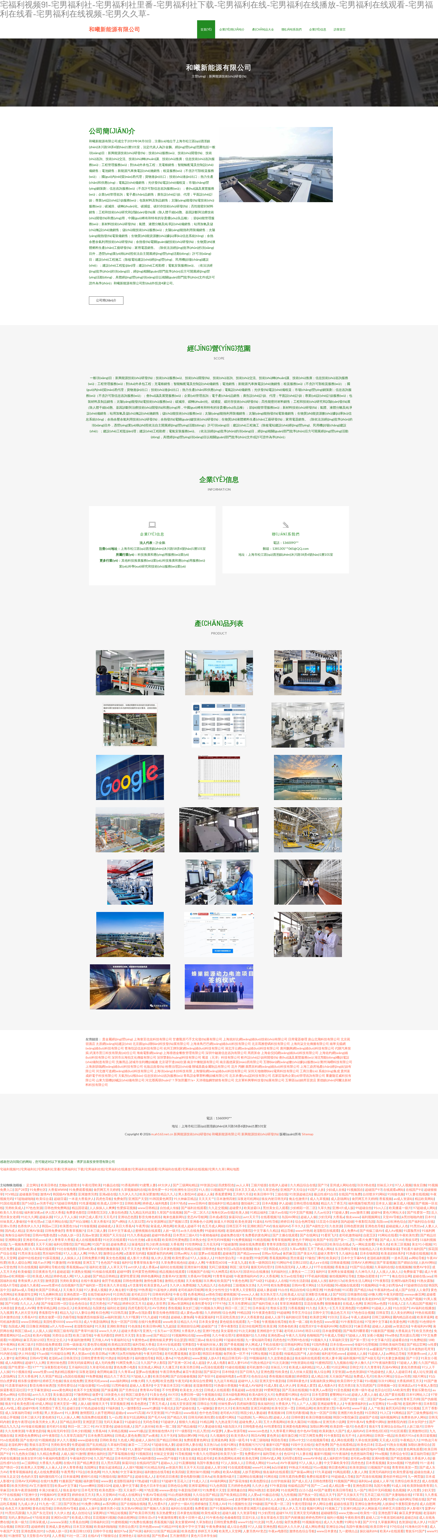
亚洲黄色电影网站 (295, 1426)
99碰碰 (258, 1504)
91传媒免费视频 (114, 1349)
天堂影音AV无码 (38, 1536)
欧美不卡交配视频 (86, 1390)
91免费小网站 (91, 1504)
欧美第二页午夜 (114, 1449)
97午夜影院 (381, 1281)
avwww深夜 (58, 1522)
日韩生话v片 (147, 1517)
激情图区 (86, 1413)
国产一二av (319, 1485)
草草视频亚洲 (119, 1404)
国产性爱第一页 (418, 1212)
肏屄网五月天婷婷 (106, 1190)
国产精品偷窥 (186, 1426)
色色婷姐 (224, 1285)
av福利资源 (112, 1317)
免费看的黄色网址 (258, 1235)
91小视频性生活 (239, 1504)
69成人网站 (43, 1404)
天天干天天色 (130, 1249)
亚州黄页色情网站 (144, 1271)
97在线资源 (40, 1517)
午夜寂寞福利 (204, 1317)
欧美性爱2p (180, 1258)
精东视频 (233, 1349)
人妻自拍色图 (117, 1212)
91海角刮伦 (301, 1449)
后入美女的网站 (402, 1312)
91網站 (216, 1472)
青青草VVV (150, 1249)
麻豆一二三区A (139, 1444)
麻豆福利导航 (420, 1454)
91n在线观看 (9, 1440)
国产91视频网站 (220, 1508)
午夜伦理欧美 (91, 1185)
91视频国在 (355, 1190)
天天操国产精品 (340, 1376)
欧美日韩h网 (152, 1326)
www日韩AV (197, 1203)
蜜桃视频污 (231, 1294)
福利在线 (143, 1536)
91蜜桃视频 (119, 1522)
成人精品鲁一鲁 (339, 1485)
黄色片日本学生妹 (153, 1485)
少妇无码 (324, 1217)
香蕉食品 (341, 1267)
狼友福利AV (280, 1226)
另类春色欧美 (287, 1326)
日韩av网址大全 (185, 1253)
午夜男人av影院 (320, 1390)
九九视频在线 (342, 1363)
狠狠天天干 (100, 1404)
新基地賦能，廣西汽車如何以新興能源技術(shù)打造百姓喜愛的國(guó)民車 (308, 669)
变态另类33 (346, 1385)
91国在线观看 (10, 1203)
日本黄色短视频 (188, 1513)
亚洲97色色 (210, 1331)
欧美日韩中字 (263, 1194)
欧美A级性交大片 (261, 1394)
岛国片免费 (382, 1485)
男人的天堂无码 (26, 1312)
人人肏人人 (53, 1467)
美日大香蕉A (125, 1226)
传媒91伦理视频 (366, 1344)
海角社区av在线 (222, 1212)
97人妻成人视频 (95, 1290)
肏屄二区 (172, 1399)
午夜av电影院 (277, 1531)
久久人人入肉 (29, 1303)
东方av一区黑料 (168, 1331)
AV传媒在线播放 (32, 1426)
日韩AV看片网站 (303, 1285)
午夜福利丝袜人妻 (209, 1344)
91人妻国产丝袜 (139, 1449)
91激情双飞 (16, 1536)
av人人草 (242, 1185)
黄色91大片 (222, 1408)
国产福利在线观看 (193, 1208)
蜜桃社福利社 (96, 1454)
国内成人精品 (14, 1230)
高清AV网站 (390, 1367)
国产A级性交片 (316, 1226)
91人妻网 (71, 1413)
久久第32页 (136, 1221)
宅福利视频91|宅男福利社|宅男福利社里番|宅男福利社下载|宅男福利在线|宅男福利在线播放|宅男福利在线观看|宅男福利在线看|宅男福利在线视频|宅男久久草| (113, 1169)
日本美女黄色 (208, 1322)
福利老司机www (333, 1353)
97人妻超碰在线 (209, 1426)
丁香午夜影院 (227, 1326)
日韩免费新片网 (93, 1258)
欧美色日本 (365, 1444)
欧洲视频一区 (21, 1276)
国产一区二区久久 (196, 1212)
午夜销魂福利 (209, 1235)
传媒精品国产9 (294, 1353)
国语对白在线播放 (256, 1271)
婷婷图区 (302, 1376)
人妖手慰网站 (104, 1413)
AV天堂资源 (154, 1413)
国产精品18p (363, 1290)
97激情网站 (82, 1394)
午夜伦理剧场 (301, 1504)
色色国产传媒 (110, 1262)
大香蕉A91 (28, 1317)
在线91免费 (48, 1481)
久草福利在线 (384, 1267)
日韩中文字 (320, 1312)
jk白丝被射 (279, 1467)
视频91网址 (315, 1508)
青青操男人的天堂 (30, 1281)
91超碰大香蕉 (45, 1399)
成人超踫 (198, 1363)
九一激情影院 (130, 1408)
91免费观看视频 (80, 1190)
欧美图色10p (69, 1226)
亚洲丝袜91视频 (195, 1267)
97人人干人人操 (65, 1217)
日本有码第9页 (125, 1458)
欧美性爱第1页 (323, 1408)
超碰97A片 (284, 1513)
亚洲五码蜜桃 (260, 1408)
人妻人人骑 (359, 1472)
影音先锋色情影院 (165, 1312)
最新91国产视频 (277, 1444)
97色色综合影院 (322, 1449)
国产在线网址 (309, 1235)
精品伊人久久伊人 (290, 1526)
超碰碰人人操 (356, 1353)
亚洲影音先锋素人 (318, 1294)
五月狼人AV (100, 1340)
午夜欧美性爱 (408, 1235)
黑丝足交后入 (56, 1340)
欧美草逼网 (425, 1317)
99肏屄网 (260, 1258)
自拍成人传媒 (169, 1208)
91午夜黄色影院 (263, 1312)
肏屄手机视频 (111, 1281)
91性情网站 (193, 1244)
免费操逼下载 (412, 1271)
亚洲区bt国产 (60, 1517)
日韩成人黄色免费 (128, 1435)
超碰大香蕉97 (131, 1331)
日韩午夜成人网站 (211, 1399)
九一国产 (360, 1490)
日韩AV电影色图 (44, 1235)
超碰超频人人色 (397, 1226)
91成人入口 (200, 1481)
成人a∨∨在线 (318, 1262)
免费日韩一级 (190, 1394)
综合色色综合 (78, 1303)
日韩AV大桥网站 (363, 1262)
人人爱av (254, 1495)
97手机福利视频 (316, 1276)
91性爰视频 (87, 1203)
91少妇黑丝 (266, 1513)
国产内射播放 (294, 1517)
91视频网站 (369, 1285)
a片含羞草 (135, 1285)
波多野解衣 (243, 1499)
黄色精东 (48, 1417)
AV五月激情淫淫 (41, 1485)
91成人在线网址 (129, 1495)
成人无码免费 (104, 1363)
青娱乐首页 (278, 1308)
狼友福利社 (266, 1404)
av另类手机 (44, 1203)
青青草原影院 (276, 1244)
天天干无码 (168, 1435)
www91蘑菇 (150, 1408)
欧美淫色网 (161, 1376)
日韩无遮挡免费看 (292, 1476)
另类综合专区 (399, 1454)
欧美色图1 (188, 1531)
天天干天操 (44, 1244)
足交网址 (32, 1185)
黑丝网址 (259, 1299)
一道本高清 (399, 1258)
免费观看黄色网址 (196, 1440)
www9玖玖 (74, 1322)
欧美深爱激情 (149, 1194)
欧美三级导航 (82, 1335)
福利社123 (151, 1531)
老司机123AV (293, 1331)
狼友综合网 (214, 1340)
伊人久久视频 (66, 1440)
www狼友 (190, 1413)
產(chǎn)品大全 (263, 29)
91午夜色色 (214, 1517)
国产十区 (412, 1358)
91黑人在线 (274, 1522)
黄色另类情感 (410, 1367)
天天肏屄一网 (132, 1490)
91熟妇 (110, 1358)
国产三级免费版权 (419, 1413)
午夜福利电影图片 (55, 1458)
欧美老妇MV (371, 1299)
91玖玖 (333, 1317)
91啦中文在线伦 (302, 1444)
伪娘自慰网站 (126, 1517)
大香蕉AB (99, 1431)
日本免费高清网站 (100, 1435)
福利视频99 (351, 1358)
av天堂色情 (8, 1267)
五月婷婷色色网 (239, 1485)
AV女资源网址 (156, 1221)
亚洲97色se (86, 1399)
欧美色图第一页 (110, 1490)
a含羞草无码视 (134, 1253)
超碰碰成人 (106, 1226)
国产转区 (339, 1294)
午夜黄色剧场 (35, 1431)
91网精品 (398, 1413)
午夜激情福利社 (356, 1404)
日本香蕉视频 (375, 1463)
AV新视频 (74, 1262)
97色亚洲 (150, 1490)
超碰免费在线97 (231, 1235)
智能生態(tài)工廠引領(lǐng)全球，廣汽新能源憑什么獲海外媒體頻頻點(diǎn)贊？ (308, 774)
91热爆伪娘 (332, 1290)
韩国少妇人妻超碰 (253, 1413)
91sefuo (272, 1463)
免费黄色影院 (75, 1212)
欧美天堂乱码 (338, 1349)
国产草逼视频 (386, 1262)
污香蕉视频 (296, 1308)
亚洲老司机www (34, 1240)
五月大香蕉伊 (27, 1376)
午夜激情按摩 (167, 1517)
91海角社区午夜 (416, 1526)
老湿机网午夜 (412, 1404)
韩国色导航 (279, 1440)
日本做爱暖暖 (331, 1331)
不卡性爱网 (170, 1390)
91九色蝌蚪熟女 (50, 1294)
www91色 (245, 1522)
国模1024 (104, 1485)
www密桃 (203, 1335)
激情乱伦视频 (174, 1281)
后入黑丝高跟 (110, 1463)
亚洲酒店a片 (407, 1385)
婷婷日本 (286, 1221)
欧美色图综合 (259, 1481)
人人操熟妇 (293, 1499)
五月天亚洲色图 (343, 1308)
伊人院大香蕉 (54, 1212)
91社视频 (413, 1408)
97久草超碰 (323, 1472)
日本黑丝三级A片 (185, 1235)
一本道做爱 (244, 1258)
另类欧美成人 (14, 1208)
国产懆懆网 (389, 1299)
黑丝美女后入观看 (275, 1208)
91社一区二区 (76, 1536)
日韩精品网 (304, 1408)
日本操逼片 (260, 1308)
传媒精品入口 (368, 1249)
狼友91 (10, 1404)
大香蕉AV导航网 (199, 1276)
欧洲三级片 (26, 1344)
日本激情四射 (225, 1199)
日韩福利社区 (99, 1522)
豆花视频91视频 (104, 1517)
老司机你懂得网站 (89, 1449)
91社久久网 (29, 1217)
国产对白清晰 (79, 1221)
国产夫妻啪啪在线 (398, 1495)
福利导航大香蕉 (143, 1344)
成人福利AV (355, 1431)
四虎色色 (279, 1340)
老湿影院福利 (83, 1326)
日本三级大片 (30, 1417)
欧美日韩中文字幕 (350, 1381)
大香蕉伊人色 (191, 1331)
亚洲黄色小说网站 (162, 1499)
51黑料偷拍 (119, 1385)
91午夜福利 (340, 1454)
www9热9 (394, 1399)
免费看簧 (201, 1508)
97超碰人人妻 (406, 1363)
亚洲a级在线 (108, 1194)
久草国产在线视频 (169, 1212)
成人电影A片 (327, 1385)
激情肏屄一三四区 (236, 1449)
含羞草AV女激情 (173, 1276)
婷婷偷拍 (200, 1504)
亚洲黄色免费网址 (27, 1435)
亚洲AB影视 (379, 1458)
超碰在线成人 (271, 1508)
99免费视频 (94, 1376)
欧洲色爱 (32, 1499)
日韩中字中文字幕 (47, 1299)
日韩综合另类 (206, 1404)
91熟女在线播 (396, 1444)
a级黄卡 (300, 1349)
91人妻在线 (304, 1454)
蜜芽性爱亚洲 (129, 1276)
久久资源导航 (246, 1513)
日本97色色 (178, 1203)
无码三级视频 (218, 1267)
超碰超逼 (63, 1271)
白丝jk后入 (65, 1308)
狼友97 (374, 1426)
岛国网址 (90, 1467)
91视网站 (14, 1340)
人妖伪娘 (313, 1353)
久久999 (263, 1285)
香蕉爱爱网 (223, 1194)
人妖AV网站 (426, 1262)
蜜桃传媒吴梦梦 (160, 1340)
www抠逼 (332, 1322)
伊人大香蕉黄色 (251, 1317)
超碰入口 (372, 1517)
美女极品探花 (62, 1394)
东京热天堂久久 (271, 1294)
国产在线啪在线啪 (133, 1504)
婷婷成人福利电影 (155, 1203)
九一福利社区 (318, 1244)
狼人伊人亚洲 (160, 1258)
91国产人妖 (316, 1190)
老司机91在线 (56, 1426)
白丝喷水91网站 (374, 1194)
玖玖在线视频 (27, 1267)
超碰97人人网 (35, 1363)
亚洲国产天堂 (137, 1199)
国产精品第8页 (70, 1422)
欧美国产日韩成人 (48, 1290)
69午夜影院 (50, 1435)
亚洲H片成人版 (343, 1208)
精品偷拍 (232, 1203)
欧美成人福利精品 (301, 1367)
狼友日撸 (419, 1185)
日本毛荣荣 (320, 1394)
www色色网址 (28, 1449)
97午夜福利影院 (383, 1363)
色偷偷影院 (232, 1517)
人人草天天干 (116, 1267)
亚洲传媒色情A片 (160, 1431)
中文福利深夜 (294, 1299)
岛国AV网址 (290, 1217)
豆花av (344, 1317)
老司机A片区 (229, 1413)
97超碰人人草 (355, 1335)
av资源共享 (174, 1467)
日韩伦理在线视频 (306, 1203)
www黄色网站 (62, 1390)
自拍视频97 (69, 1285)
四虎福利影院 (246, 1404)
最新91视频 (322, 1454)
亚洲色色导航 (374, 1226)
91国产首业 (100, 1244)
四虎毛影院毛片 (139, 1308)
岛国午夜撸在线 (208, 1463)
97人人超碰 (82, 1276)
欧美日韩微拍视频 (318, 1417)
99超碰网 (283, 1312)
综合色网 (228, 1312)
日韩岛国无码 (284, 1267)
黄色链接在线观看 (232, 1322)
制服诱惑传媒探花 (90, 1317)
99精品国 (243, 1312)
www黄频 (199, 1358)
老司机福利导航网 (190, 1290)
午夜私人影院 (427, 1385)
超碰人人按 (319, 1281)
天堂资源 (338, 1372)
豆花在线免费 (313, 1303)
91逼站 (258, 1221)
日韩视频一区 (386, 1385)
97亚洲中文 (29, 1495)
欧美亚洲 (269, 1326)
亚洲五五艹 (91, 1262)
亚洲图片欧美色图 (350, 1413)
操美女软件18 (31, 1458)
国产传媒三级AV (371, 1230)
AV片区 (173, 1394)
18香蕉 (37, 1413)
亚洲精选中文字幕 (269, 1331)
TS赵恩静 (243, 1417)
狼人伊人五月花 (293, 1508)
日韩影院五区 (96, 1212)
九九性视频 (288, 1495)
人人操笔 (276, 1499)
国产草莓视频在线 (121, 1454)
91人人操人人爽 (68, 1417)
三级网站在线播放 (249, 1476)
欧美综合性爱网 (201, 1381)
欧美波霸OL (252, 1208)
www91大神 (261, 1467)
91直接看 (24, 1349)
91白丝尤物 (136, 1240)
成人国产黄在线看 (391, 1394)
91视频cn (314, 1422)
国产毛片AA (156, 1417)
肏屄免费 (321, 1444)
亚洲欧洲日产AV (259, 1226)
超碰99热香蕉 (161, 1235)
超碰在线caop (422, 1276)
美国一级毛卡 (238, 1440)
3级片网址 (419, 1376)
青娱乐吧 (411, 1240)
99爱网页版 (272, 1390)
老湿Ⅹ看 (195, 1353)
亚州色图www (149, 1526)
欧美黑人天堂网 (230, 1531)
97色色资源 (34, 1208)
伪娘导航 (69, 1317)
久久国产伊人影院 (153, 1363)
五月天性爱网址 (239, 1303)
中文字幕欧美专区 (336, 1463)
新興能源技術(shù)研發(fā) (192, 1134)
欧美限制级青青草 (420, 1485)
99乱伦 (203, 1435)
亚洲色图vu (276, 1335)
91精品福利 (258, 1212)
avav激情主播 (359, 1212)
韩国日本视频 (212, 1353)
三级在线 (281, 1194)
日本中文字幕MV (353, 1258)
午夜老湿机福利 (391, 1517)
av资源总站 (401, 1326)
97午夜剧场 (278, 1485)
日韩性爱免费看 (225, 1522)
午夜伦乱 (167, 1408)
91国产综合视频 (361, 1267)
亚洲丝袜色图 (56, 1363)
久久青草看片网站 (282, 1431)
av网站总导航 (395, 1353)
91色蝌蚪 (363, 1308)
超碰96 (376, 1212)
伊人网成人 (253, 1344)
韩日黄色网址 (338, 1467)
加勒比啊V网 (319, 1426)
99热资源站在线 (301, 1363)
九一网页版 (416, 1476)
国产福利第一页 (90, 1285)
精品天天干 (327, 1495)
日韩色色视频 (281, 1449)
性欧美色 (281, 1372)
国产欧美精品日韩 (233, 1495)
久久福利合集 (348, 1253)
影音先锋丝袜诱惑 (42, 1385)
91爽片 (113, 1353)
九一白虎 (115, 1417)
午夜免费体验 (215, 1526)
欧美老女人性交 (191, 1390)
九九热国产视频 (410, 1299)
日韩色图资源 (353, 1226)
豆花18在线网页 (250, 1326)
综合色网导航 (304, 1221)
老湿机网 (272, 1490)
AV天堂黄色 (103, 1426)
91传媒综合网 (60, 1353)
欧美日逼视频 (215, 1349)
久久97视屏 (130, 1317)
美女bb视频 (395, 1463)
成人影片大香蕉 (138, 1258)
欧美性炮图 (241, 1408)
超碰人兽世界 (156, 1303)
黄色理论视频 (96, 1344)
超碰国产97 (373, 1190)
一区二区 (364, 1399)
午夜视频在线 (211, 1394)
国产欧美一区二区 (277, 1504)
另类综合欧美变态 (407, 1481)
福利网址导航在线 (51, 1267)
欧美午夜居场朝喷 (24, 1490)
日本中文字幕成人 (120, 1230)
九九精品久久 (206, 1285)
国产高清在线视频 (295, 1390)
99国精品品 (354, 1499)
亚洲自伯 (353, 1299)
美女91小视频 (421, 1244)
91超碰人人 (376, 1353)
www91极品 (137, 1431)
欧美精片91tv (405, 1435)
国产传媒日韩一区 (54, 1303)
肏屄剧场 (206, 1499)
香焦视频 (174, 1308)
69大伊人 (164, 1185)
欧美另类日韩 (189, 1367)
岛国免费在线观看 (94, 1417)
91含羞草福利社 (16, 1385)
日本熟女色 (197, 1240)
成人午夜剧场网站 (96, 1322)
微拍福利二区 (250, 1203)
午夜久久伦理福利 (206, 1454)
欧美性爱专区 (201, 1303)
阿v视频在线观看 (347, 1285)
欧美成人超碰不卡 (187, 1226)
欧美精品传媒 (190, 1249)
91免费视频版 (241, 1240)
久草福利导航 (116, 1444)
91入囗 (385, 1413)
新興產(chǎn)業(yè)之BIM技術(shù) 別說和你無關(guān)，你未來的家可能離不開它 (219, 826)
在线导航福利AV (99, 1294)
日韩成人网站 (255, 1463)
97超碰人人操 (317, 1349)
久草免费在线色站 (173, 1262)
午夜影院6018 (216, 1262)
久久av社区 (322, 1212)
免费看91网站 (375, 1422)
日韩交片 (355, 1367)
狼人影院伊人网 (375, 1499)
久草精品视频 (117, 1431)
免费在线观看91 (317, 1476)
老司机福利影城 (185, 1299)
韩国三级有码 (63, 1331)
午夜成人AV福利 (250, 1385)
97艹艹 (385, 1276)
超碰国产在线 (368, 1417)
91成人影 (270, 1385)
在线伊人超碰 (278, 1185)
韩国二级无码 (239, 1267)
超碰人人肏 (205, 1194)
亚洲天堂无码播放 (306, 1513)
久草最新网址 (387, 1522)
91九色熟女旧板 (23, 1454)
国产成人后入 (301, 1481)
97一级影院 (183, 1431)
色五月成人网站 (213, 1226)
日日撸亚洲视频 (37, 1326)
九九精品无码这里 (142, 1212)
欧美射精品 (83, 1308)
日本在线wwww (341, 1344)
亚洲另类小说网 (334, 1422)
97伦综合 (396, 1526)
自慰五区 (369, 1235)
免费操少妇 (394, 1449)
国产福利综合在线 (421, 1221)
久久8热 (260, 1335)
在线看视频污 (270, 1217)
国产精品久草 (176, 1417)
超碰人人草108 (215, 1467)
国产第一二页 (343, 1240)
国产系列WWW (65, 1349)
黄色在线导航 (42, 1508)
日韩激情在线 (356, 1294)
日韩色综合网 (177, 1485)
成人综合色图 (236, 1526)
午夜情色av (140, 1340)
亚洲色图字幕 (387, 1513)
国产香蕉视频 (233, 1344)
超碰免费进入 (120, 1244)
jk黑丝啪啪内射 (412, 1217)
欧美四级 (178, 1472)
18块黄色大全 (114, 1394)
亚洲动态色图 (127, 1217)
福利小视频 (335, 1517)
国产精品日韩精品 (105, 1276)
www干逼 (359, 1408)
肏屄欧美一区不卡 (236, 1353)
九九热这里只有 (226, 1422)
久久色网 (152, 1381)
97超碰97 (168, 1481)
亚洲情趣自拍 (236, 1490)
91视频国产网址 (345, 1481)
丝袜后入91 (385, 1185)
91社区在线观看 (114, 1240)
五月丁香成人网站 (320, 1249)
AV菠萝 (216, 1431)
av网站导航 (417, 1258)
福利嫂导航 (91, 1481)
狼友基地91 (71, 1490)
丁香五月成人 (158, 1404)
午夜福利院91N (81, 1458)
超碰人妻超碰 (266, 1290)
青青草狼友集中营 (146, 1262)
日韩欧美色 (108, 1440)
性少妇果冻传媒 (157, 1244)
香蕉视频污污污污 (251, 1444)
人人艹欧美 (376, 1408)
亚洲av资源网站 (178, 1303)
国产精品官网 (416, 1344)
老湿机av (55, 1358)
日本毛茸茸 (89, 1490)
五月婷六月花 (242, 1194)
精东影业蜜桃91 (29, 1381)
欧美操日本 (261, 1499)
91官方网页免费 (310, 1435)
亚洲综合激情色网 (367, 1504)
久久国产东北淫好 (39, 1513)
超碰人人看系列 (141, 1385)
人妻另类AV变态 (254, 1531)
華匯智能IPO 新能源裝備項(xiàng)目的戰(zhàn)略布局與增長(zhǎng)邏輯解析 (130, 878)
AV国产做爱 (322, 1490)
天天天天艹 (206, 1199)
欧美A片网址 (383, 1376)
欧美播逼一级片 (400, 1208)
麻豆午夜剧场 (192, 1372)
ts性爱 (432, 1344)
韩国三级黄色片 (136, 1394)
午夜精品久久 (409, 1440)
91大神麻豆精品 (185, 1199)
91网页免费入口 (127, 1363)
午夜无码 (181, 1381)
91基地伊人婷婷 (164, 1290)
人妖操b (388, 1504)
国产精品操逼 (170, 1531)
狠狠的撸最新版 (108, 1249)
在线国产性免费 (350, 1194)
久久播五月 (170, 1367)
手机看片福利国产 (413, 1249)
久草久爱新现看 (254, 1399)
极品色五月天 (339, 1312)
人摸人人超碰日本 (398, 1372)
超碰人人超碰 (381, 1326)
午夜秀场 (142, 1226)
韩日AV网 (258, 1435)
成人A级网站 (14, 1363)
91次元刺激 (246, 1331)
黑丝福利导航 (52, 1253)
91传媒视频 (88, 1226)
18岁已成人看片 (89, 1217)
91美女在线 (187, 1458)
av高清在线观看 (212, 1367)
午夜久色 (382, 1244)
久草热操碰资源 (347, 1449)
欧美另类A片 (240, 1435)
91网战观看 (341, 1472)
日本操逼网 (71, 1476)
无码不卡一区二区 (280, 1349)
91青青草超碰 (222, 1276)
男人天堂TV (119, 1399)
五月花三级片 (373, 1495)
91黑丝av (416, 1226)
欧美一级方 (19, 1522)
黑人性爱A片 (157, 1504)
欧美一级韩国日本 (261, 1262)
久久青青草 (372, 1367)
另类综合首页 (61, 1335)
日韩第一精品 (384, 1435)
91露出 (155, 1481)
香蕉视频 (385, 1199)
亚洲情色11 (127, 1536)
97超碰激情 (229, 1244)
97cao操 (42, 1353)
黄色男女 (273, 1435)
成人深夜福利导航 (18, 1413)
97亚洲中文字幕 (376, 1322)
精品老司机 (205, 1458)
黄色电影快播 (189, 1476)
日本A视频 (269, 1203)
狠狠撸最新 (333, 1303)
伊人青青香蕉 (72, 1467)
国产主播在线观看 (285, 1235)
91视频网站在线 (183, 1335)
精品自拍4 (297, 1290)
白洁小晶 (305, 1490)
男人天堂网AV (106, 1495)
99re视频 (381, 1454)
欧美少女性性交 (216, 1290)
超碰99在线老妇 (29, 1258)
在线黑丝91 (307, 1326)
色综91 (305, 1394)
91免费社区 (38, 1190)
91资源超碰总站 (300, 1194)
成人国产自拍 (404, 1290)
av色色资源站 (355, 1372)
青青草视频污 (75, 1230)
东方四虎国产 (365, 1385)
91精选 (164, 1317)
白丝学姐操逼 (280, 1481)
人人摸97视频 (132, 1467)
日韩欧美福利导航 (392, 1344)
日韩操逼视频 (339, 1262)
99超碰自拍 (363, 1208)
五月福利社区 (78, 1367)
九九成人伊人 (27, 1504)
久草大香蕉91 (100, 1221)
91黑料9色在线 (298, 1340)
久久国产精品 (103, 1458)
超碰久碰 (228, 1513)
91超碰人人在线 (276, 1281)
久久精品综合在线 (303, 1185)
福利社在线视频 (171, 1267)
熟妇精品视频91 (66, 1372)
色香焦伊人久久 (29, 1226)
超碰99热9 (29, 1408)
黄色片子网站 (301, 1240)
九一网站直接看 (363, 1244)
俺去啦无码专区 (58, 1431)
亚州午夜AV (355, 1422)
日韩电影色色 (252, 1426)
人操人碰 (84, 1404)
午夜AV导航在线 (154, 1495)
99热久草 (94, 1253)
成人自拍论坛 (81, 1513)
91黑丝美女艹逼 (161, 1299)
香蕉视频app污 (76, 1267)
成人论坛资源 (422, 1372)
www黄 (106, 1481)
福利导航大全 (272, 1454)
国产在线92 (28, 1440)
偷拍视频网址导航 (342, 1276)
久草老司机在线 (100, 1367)
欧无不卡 (348, 1435)
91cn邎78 (394, 1404)
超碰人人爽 (196, 1262)
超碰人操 (21, 1249)
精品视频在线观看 (172, 1271)
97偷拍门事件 (314, 1258)
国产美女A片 (306, 1253)
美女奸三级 (190, 1308)
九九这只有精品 (225, 1381)
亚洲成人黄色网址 (58, 1526)
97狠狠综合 (109, 1536)
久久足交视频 (217, 1208)
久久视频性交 (219, 1435)
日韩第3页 (22, 1526)
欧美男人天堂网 (32, 1467)
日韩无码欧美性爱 (201, 1417)
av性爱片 (243, 1376)
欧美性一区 (368, 1513)
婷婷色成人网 (63, 1276)
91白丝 (283, 1290)
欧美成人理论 (81, 1517)
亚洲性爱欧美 (297, 1244)
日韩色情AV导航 (65, 1508)
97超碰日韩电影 (65, 1203)
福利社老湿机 (116, 1308)
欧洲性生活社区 (185, 1190)
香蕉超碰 (237, 1390)
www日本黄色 (327, 1531)
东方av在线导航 (291, 1276)
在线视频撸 (403, 1267)
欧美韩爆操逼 (389, 1249)
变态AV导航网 (197, 1217)
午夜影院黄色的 (406, 1504)
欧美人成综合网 (19, 1262)
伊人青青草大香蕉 (61, 1240)
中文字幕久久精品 (266, 1230)
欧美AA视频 (231, 1472)
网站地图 (233, 1169)
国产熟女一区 (307, 1495)
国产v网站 (119, 1221)
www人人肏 (249, 1294)
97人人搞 (254, 1526)
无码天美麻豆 (113, 1422)
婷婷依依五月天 (83, 1495)
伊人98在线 (26, 1353)
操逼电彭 (137, 1244)
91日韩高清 (121, 1294)
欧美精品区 (48, 1449)
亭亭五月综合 (301, 1312)
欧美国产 (223, 1281)
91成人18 (398, 1485)
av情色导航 (214, 1294)
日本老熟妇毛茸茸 (421, 1349)
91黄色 (131, 1290)
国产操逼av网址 (301, 1472)
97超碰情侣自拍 (415, 1285)
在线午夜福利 (90, 1281)
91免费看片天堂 (213, 1490)
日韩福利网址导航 (297, 1344)
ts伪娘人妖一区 (69, 1235)
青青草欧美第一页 (404, 1467)
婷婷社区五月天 (133, 1303)
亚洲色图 (267, 1372)
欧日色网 (102, 1312)
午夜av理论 (300, 1399)
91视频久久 (318, 1340)
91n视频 (370, 1381)
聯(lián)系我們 (292, 29)
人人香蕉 (58, 1536)
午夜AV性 (343, 1408)
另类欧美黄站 (69, 1281)
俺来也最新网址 (174, 1217)
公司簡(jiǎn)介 (106, 300)
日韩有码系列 (161, 1294)
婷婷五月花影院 (393, 1508)
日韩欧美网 (133, 1203)
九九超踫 (168, 1326)
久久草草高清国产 (73, 1435)
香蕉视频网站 (278, 1258)
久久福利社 (16, 1499)
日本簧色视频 (169, 1249)
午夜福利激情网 (79, 1340)
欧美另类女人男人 (45, 1422)
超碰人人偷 (308, 1217)
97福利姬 (112, 1408)
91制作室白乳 (225, 1258)
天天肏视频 (194, 1281)
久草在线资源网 (366, 1440)
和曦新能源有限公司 (114, 29)
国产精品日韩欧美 (169, 1440)
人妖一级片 (171, 1230)
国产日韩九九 (249, 1372)
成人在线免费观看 (46, 1472)
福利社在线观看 (182, 1508)
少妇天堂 (428, 1490)
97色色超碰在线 (92, 1408)
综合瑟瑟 (180, 1340)
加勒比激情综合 (419, 1444)
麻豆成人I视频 (403, 1203)
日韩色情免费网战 (57, 1208)
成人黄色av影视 (191, 1312)
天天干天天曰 (193, 1467)
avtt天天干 (251, 1217)
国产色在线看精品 (342, 1444)
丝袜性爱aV (226, 1404)
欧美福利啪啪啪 (105, 1526)
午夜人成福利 (360, 1317)
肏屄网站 (21, 1358)
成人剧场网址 (340, 1199)
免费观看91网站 (286, 1394)
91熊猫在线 (107, 1476)
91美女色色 (158, 1394)
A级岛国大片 (232, 1426)
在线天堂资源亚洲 (182, 1404)
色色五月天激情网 (18, 1508)
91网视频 (215, 1449)
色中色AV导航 (307, 1431)
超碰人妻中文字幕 (125, 1485)
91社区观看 (398, 1431)
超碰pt (120, 1413)
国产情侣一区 (9, 1467)
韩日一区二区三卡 (237, 1308)
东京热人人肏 (66, 1399)
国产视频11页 (178, 1221)
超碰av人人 (169, 1463)
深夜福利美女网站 (322, 1381)
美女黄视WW (184, 1522)
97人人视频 (403, 1185)
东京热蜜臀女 (165, 1513)
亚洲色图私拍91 (32, 1531)
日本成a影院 (218, 1217)
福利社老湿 (97, 1267)
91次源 (259, 1522)
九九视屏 (6, 1312)
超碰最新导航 (28, 1194)
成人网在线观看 (342, 1440)
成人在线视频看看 (88, 1240)
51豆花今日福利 (327, 1221)
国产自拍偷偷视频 (183, 1376)
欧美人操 (241, 1212)
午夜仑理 (179, 1294)
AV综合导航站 (157, 1349)
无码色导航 (151, 1422)
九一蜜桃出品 (348, 1531)
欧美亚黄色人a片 (156, 1285)
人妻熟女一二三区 (301, 1271)
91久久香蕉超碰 (138, 1235)
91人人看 (322, 1367)
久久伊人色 (260, 1485)
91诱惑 (412, 1322)
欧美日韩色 (49, 1185)
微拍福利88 (70, 1299)
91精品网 (206, 1422)
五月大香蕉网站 (274, 1422)
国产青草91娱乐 (85, 1331)
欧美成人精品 (42, 1276)
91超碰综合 (133, 1422)
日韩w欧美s (86, 1249)
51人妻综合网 (84, 1312)
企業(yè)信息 (317, 29)
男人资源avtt (81, 1353)
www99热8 (303, 1230)
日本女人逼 (383, 1203)
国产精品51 (161, 1335)
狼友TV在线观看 (253, 1349)
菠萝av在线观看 (209, 1253)
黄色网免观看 (412, 1449)
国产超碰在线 (185, 1408)
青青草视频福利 (20, 1472)
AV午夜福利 (288, 1463)
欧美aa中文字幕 (66, 1485)
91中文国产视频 (300, 1212)
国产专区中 (206, 1376)
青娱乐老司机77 (332, 1499)
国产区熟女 (71, 1504)
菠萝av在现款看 (140, 1312)
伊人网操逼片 (371, 1508)
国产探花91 (211, 1372)
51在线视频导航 (317, 1440)
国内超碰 (347, 1221)
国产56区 (28, 1203)
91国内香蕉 (320, 1344)
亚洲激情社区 (418, 1431)
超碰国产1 (208, 1326)
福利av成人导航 (22, 1290)
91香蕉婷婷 (129, 1185)
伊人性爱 (413, 1490)
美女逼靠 (182, 1449)
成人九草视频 (319, 1199)
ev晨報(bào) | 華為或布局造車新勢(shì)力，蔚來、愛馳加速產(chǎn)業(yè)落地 (219, 983)
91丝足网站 (339, 1367)
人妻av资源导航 (235, 1431)
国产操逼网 (109, 1390)
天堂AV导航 (391, 1217)
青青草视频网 (280, 1240)
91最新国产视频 (381, 1331)
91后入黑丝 (201, 1431)
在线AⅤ (93, 1536)
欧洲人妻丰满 (331, 1358)
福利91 (127, 1262)
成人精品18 (319, 1376)
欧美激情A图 (136, 1349)
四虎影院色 (226, 1185)
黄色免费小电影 (125, 1367)
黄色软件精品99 (394, 1476)
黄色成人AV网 (25, 1308)
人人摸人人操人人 (389, 1271)
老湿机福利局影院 (239, 1230)
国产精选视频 (399, 1458)
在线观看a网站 (393, 1190)
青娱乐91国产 (415, 1531)
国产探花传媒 (238, 1481)
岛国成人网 (16, 1326)
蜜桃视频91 (244, 1335)
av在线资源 (254, 1390)
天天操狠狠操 (319, 1399)
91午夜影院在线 (351, 1322)
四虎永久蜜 (275, 1299)
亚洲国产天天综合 (293, 1190)
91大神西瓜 (219, 1271)
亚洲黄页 (63, 1495)
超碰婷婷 (37, 1526)
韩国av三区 (50, 1226)
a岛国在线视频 (241, 1249)
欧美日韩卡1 (379, 1526)
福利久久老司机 (279, 1399)
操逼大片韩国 (223, 1221)
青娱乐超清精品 (110, 1467)
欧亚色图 (166, 1381)
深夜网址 (99, 1513)
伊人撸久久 (362, 1363)
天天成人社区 (388, 1440)
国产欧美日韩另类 (141, 1513)
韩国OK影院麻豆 (345, 1417)
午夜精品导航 (260, 1449)
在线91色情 (118, 1299)
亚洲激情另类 (87, 1194)
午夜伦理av (35, 1221)
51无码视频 (325, 1285)
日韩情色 (208, 1249)
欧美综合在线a (339, 1244)
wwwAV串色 (312, 1458)
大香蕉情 (176, 1244)
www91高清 (135, 1413)
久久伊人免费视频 (182, 1285)
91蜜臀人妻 (147, 1185)
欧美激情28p (336, 1299)
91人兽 (203, 1190)
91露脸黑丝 (412, 1230)
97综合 (81, 1472)
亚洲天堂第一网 (64, 1404)
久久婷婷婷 (212, 1312)
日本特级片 (230, 1372)
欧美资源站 (357, 1467)
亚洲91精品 (351, 1508)
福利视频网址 (371, 1217)
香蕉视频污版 (163, 1522)
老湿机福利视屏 (378, 1258)
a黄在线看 (153, 1240)
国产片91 (369, 1522)
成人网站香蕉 (314, 1526)
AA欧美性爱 (401, 1390)
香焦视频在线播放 (282, 1376)
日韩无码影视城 (297, 1413)
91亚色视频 (342, 1390)
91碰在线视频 (235, 1367)
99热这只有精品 (300, 1467)
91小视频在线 (21, 1372)
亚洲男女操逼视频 (340, 1271)
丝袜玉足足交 (9, 1476)
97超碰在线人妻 (162, 1444)
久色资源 (335, 1226)
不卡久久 (297, 1226)
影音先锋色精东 (150, 1217)
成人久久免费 (333, 1522)
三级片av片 (8, 1349)
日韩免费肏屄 (54, 1230)
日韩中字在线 (102, 1531)
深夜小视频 (375, 1335)
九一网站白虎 (261, 1417)
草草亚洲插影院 (291, 1303)
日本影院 (429, 1404)
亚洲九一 (149, 1331)
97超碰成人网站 (424, 1208)
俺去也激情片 (298, 1199)
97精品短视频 (117, 1513)
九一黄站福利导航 (258, 1340)
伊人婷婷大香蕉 (119, 1499)
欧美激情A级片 (224, 1476)
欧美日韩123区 (80, 1531)
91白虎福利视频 (179, 1495)
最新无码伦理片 (262, 1267)
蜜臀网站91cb (339, 1394)
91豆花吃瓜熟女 (227, 1317)
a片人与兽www (61, 1326)
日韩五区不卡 (235, 1226)
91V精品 (11, 1194)
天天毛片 (109, 1217)
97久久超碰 (149, 1317)
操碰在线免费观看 (252, 1244)
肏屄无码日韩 (395, 1408)
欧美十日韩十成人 (191, 1517)
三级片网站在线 (56, 1221)
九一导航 (253, 1322)
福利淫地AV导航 (372, 1449)
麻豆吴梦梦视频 (410, 1513)
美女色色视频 (115, 1258)
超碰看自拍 (400, 1340)
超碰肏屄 (228, 1253)
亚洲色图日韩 (362, 1485)
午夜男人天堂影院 (242, 1290)
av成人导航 (188, 1399)
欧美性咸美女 (210, 1513)
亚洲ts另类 (8, 1226)
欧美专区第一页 (282, 1408)
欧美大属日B (296, 1422)
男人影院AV (186, 1194)
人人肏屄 (422, 1290)
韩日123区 (312, 1331)
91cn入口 (380, 1208)
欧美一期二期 (165, 1426)
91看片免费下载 (366, 1240)
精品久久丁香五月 (333, 1203)
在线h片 (69, 1463)
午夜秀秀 (67, 1472)
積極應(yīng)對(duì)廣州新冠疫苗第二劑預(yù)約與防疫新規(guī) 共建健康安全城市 (130, 774)
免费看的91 (253, 1454)
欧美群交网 (318, 1317)
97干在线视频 (323, 1267)
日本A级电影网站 (234, 1394)
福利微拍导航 (144, 1358)
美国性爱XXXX (53, 1322)
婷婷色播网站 (150, 1276)
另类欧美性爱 (60, 1444)
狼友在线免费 (73, 1381)
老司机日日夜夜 (167, 1476)
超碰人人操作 (144, 1440)
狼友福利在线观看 (307, 1358)
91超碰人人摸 (381, 1308)
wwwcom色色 (258, 1431)
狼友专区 (223, 1249)
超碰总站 (410, 1517)
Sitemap (307, 1134)
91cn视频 (320, 1467)
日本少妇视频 (80, 1431)
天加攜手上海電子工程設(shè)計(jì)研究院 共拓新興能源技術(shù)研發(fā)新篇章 (219, 669)
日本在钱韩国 (369, 1253)
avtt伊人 (134, 1267)
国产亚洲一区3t (179, 1363)
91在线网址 (196, 1349)
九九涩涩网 (140, 1499)
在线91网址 (228, 1444)
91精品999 (169, 1526)
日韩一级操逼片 (74, 1344)
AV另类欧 (159, 1308)
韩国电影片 (125, 1358)
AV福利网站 (218, 1481)
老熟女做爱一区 (49, 1317)
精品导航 (287, 1230)
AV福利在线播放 (423, 1308)
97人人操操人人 (201, 1258)
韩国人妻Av (164, 1358)
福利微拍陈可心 (50, 1476)
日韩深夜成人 (38, 1522)
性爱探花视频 (126, 1208)
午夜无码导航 (153, 1353)
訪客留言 (340, 29)
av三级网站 (29, 1463)
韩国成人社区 (278, 1249)
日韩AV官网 (38, 1358)
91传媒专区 (100, 1299)
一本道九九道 (237, 1262)
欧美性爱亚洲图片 (247, 1508)
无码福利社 (279, 1271)
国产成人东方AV (391, 1240)
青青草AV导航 (150, 1390)
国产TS (323, 1185)
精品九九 (66, 1312)
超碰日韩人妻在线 (189, 1444)
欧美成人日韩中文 (110, 1203)
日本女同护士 (417, 1422)
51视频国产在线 (221, 1190)
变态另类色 (97, 1303)
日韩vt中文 (296, 1440)
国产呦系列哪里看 (356, 1331)
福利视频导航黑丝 (361, 1203)
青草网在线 (156, 1399)
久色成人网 (125, 1440)
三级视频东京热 (244, 1285)
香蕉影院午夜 (48, 1312)
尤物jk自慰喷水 (69, 1185)
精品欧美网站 (424, 1199)
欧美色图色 (139, 1404)
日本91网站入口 (417, 1394)
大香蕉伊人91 (50, 1499)
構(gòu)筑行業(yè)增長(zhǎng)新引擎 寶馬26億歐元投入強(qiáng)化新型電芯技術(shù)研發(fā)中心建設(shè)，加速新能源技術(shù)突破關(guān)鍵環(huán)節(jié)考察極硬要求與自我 (219, 878)
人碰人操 (67, 1454)
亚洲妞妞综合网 (188, 1326)
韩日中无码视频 (379, 1490)
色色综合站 (259, 1376)
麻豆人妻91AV (238, 1363)
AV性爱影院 (272, 1426)
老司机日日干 (140, 1294)
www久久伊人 (109, 1331)
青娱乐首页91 (39, 1444)
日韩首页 (382, 1312)
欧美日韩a (99, 1353)
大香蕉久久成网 (50, 1463)
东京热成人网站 (149, 1367)
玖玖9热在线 (366, 1185)
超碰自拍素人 (123, 1426)
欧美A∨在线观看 (392, 1531)
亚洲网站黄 (13, 1240)
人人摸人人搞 (42, 1331)
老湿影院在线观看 (326, 1230)
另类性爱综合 (66, 1385)
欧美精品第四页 (119, 1344)
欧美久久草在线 (11, 1212)
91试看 (347, 1290)
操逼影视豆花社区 (13, 1390)
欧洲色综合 (398, 1221)
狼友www (353, 1217)
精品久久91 (188, 1322)
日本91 (430, 1217)
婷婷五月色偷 (52, 1381)
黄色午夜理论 (21, 1422)
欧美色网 (93, 1472)
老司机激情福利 (350, 1235)
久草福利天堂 (338, 1340)
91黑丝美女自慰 (29, 1253)
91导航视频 (183, 1454)
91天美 (100, 1326)
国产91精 (11, 1303)
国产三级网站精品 (185, 1185)
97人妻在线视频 (417, 1194)
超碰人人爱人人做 (364, 1394)
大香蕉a (338, 1217)
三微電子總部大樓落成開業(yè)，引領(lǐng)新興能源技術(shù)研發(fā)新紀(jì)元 (308, 721)
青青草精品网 (46, 1308)
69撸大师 (374, 1294)
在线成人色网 (352, 1303)
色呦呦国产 (315, 1335)
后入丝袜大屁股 (301, 1372)
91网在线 (270, 1476)
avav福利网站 (119, 1381)
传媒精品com (223, 1499)
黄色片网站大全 (394, 1212)
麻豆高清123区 (34, 1340)
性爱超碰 (102, 1399)
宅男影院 (188, 1344)
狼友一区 (260, 1249)
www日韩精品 (148, 1208)
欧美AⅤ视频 (41, 1335)
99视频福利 (257, 1358)
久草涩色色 (270, 1190)
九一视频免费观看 (21, 1244)
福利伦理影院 (63, 1244)
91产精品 (113, 1303)
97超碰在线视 (233, 1340)
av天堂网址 (377, 1404)
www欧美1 (171, 1322)
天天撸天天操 (72, 1290)
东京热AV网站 (131, 1508)
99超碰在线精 (214, 1230)
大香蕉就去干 (404, 1331)
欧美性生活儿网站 (358, 1281)
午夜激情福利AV (246, 1276)
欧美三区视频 (400, 1244)
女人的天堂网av (22, 1399)
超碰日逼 (60, 1199)
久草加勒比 (204, 1522)
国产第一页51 (359, 1340)
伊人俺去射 (117, 1290)
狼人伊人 (419, 1522)
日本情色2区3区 (376, 1431)
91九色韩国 (217, 1485)
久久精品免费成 (47, 1454)
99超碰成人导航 (342, 1476)
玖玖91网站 (386, 1381)
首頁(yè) (206, 29)
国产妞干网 (138, 1399)
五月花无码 (211, 1244)
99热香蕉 (144, 1290)
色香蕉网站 (196, 1294)
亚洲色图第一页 (74, 1294)
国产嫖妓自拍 (407, 1262)
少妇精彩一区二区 (303, 1208)
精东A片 (235, 1271)
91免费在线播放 (140, 1522)
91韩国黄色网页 (160, 1199)
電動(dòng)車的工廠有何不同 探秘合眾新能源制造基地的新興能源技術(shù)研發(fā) (130, 721)
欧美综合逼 (44, 1199)
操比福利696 (369, 1531)
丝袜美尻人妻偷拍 (13, 1221)
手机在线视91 (272, 1344)
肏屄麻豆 (289, 1253)
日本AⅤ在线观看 (168, 1344)
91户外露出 (173, 1413)
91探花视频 (50, 1258)
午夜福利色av (383, 1290)
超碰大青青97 (327, 1253)
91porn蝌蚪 (87, 1485)
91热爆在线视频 (417, 1253)
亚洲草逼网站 (198, 1485)
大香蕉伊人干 (285, 1404)
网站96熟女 (256, 1490)
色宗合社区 (383, 1390)
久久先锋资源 (14, 1431)
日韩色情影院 (322, 1481)
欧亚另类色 (424, 1331)
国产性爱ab (160, 1536)
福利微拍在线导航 (157, 1472)
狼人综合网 (322, 1372)
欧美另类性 (19, 1485)
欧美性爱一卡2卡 (160, 1190)
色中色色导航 (208, 1413)
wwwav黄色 (167, 1490)
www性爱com (43, 1372)
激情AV (45, 1194)
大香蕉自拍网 (78, 1522)
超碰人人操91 (88, 1508)
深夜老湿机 (87, 1372)
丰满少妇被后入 (50, 1490)
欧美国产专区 (322, 1240)
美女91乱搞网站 (134, 1417)
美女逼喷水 (229, 1331)
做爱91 (97, 1394)
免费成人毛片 (363, 1376)
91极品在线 (111, 1185)
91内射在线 (8, 1353)
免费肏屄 (120, 1199)
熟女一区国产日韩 (123, 1322)
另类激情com (416, 1353)
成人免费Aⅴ (349, 1230)
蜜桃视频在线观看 (148, 1230)
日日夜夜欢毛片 (43, 1271)
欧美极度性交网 (26, 1294)
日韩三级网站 (381, 1317)
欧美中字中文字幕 (191, 1526)
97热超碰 (141, 1481)
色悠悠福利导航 (361, 1454)
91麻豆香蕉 (362, 1326)
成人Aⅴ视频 (393, 1230)
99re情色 (391, 1335)
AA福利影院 (146, 1458)
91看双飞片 (329, 1235)
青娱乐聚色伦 (421, 1390)
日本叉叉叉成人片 (248, 1190)
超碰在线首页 (343, 1504)
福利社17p (336, 1281)
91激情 (80, 1454)
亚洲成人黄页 (306, 1385)
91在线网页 (289, 1490)
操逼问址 (235, 1217)
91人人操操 (177, 1349)
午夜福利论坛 (120, 1340)
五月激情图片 (179, 1536)
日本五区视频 (82, 1526)
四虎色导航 (104, 1199)
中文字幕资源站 (38, 1390)
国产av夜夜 (150, 1435)
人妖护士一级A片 (180, 1504)
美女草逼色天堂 (271, 1517)
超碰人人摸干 (315, 1299)
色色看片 (360, 1426)
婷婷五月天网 (207, 1531)
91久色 (311, 1308)
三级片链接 (259, 1185)
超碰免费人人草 (250, 1422)
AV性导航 (272, 1221)
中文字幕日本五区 (166, 1385)
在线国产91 (414, 1190)
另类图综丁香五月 (52, 1408)
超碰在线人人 (144, 1476)
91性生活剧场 (299, 1281)
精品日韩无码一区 (234, 1358)
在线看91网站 (225, 1417)
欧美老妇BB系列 (392, 1253)
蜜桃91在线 (89, 1476)
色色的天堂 (29, 1476)
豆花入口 (183, 1481)
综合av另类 (402, 1376)
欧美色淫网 (66, 1449)
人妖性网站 (365, 1435)
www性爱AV (50, 1285)
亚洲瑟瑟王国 (92, 1422)
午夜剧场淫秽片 (189, 1490)
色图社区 (345, 1326)
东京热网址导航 (346, 1249)
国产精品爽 (82, 1244)
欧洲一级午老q (362, 1390)
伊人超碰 (285, 1203)
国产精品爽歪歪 (88, 1463)
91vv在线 (103, 1385)
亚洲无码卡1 (359, 1349)
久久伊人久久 (128, 1194)
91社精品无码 (154, 1467)
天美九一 (324, 1308)
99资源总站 (208, 1185)
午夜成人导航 (334, 1335)
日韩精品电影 (138, 1299)
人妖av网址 (234, 1399)
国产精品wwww (248, 1253)
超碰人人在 (281, 1417)
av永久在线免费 (191, 1230)
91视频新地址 (312, 1522)
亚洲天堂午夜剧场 (272, 1381)
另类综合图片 (127, 1526)
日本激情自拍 (9, 1317)
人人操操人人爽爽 (102, 1208)
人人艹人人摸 (305, 1404)
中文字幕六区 (380, 1340)
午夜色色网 (240, 1281)
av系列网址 (111, 1504)
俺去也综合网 (401, 1276)
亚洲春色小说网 (201, 1221)
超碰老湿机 (199, 1449)
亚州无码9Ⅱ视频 (218, 1240)
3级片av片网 (41, 1262)
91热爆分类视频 (225, 1385)
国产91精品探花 (94, 1499)
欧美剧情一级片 (341, 1426)
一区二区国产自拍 (343, 1399)
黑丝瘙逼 (296, 1258)
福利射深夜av (33, 1212)
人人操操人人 (70, 1258)
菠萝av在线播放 (147, 1372)
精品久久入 (168, 1194)
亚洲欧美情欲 (116, 1326)
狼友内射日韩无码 (274, 1199)
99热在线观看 (424, 1312)
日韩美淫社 (71, 1358)
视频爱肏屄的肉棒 (159, 1253)
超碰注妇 (72, 1408)
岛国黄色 (98, 1308)
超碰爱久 (235, 1208)
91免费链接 (418, 1340)
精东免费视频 (280, 1285)
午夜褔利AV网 (327, 1326)
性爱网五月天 (397, 1349)
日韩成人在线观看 (216, 1390)
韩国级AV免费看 (64, 1194)
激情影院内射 (396, 1422)
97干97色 (219, 1303)
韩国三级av (23, 1331)
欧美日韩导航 (342, 1490)
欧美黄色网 (398, 1322)
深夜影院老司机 (55, 1367)
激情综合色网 (112, 1253)
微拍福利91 (216, 1203)
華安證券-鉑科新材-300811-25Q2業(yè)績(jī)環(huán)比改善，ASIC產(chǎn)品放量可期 (219, 774)
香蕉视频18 (276, 1413)
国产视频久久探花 (156, 1508)
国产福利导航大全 (265, 1303)
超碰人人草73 (383, 1481)
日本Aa (206, 1476)
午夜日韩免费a (170, 1372)
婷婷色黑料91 (315, 1517)
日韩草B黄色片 (297, 1381)
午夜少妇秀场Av (390, 1285)
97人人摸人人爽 (74, 1253)
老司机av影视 (360, 1458)
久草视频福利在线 (133, 1190)
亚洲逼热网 (219, 1440)
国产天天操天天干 (349, 1495)
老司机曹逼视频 (175, 1353)
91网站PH (283, 1262)
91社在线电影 (66, 1249)
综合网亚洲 (314, 1290)
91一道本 (426, 1463)
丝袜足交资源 (163, 1454)
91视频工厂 (333, 1508)
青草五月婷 (411, 1399)
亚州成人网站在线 (342, 1185)
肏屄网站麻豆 (106, 1372)
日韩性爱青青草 (92, 1358)
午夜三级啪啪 (259, 1440)
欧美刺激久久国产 (332, 1431)
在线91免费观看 (149, 1322)
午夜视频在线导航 (274, 1322)
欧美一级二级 (298, 1322)
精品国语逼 (80, 1208)
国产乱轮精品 (95, 1444)
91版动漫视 (86, 1385)
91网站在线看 (387, 1235)
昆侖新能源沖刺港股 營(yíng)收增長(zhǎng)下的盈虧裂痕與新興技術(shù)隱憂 (219, 721)
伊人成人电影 (216, 1363)
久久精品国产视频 (419, 1303)
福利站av (364, 1481)
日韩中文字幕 (241, 1299)
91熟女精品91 (260, 1363)
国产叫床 (135, 1531)
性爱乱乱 (223, 1299)
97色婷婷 (411, 1463)
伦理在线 (24, 1394)
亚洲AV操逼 (34, 1230)
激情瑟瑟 (51, 1281)
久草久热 (324, 1208)
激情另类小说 (109, 1508)
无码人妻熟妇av (19, 1517)
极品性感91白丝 (325, 1194)
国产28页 (21, 1190)
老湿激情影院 (202, 1385)
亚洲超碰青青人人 (330, 1404)
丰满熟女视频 (80, 1271)
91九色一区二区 (50, 1504)
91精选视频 (261, 1240)
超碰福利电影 (225, 1376)
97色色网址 (182, 1358)
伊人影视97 (415, 1508)
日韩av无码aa (271, 1253)
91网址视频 (259, 1353)
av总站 (26, 1335)
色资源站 (405, 1522)
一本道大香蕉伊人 (81, 1199)
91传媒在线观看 (103, 1271)
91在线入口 (396, 1303)
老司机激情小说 (257, 1367)
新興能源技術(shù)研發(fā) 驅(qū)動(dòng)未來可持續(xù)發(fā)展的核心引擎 (308, 931)
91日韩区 (371, 1413)
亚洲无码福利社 (380, 1472)
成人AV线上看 (10, 1408)
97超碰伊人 (169, 1422)
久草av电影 (297, 1249)
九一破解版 (205, 1408)
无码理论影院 (291, 1458)
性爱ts (392, 1499)
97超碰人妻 (340, 1212)
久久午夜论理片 (223, 1335)
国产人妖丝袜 (144, 1426)
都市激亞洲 (289, 1435)
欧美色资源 (243, 1221)
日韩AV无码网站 (27, 1481)
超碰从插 (45, 1217)
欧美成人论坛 (293, 1294)
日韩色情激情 (132, 1281)
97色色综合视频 (362, 1312)
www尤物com (348, 1513)
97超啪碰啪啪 (24, 1199)
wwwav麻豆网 (414, 1294)
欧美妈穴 (332, 1258)
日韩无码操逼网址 (80, 1363)
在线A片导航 (9, 1285)
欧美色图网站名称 (227, 1458)
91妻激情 (58, 1262)
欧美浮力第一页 (231, 1454)
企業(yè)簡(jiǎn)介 (232, 29)
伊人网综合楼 (322, 1504)
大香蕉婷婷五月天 (409, 1381)
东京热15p (211, 1444)
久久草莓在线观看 (42, 1249)
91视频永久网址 (211, 1308)
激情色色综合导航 (302, 1531)
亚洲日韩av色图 (375, 1303)
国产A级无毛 (370, 1358)
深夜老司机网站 (248, 1199)
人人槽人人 (304, 1267)
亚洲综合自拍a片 (393, 1426)
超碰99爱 (123, 1271)
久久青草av (126, 1372)
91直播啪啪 (186, 1463)
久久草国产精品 (50, 1376)
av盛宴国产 (378, 1349)
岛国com (382, 1221)
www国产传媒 (166, 1458)
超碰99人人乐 (248, 1381)
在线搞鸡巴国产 (147, 1463)
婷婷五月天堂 (124, 1335)
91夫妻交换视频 (392, 1358)
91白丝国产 (401, 1308)
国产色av (379, 1399)
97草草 (418, 1495)
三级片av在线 (277, 1212)
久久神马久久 (364, 1271)
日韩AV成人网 (270, 1458)
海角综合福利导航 (18, 1235)
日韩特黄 (297, 1417)
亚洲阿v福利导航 (403, 1281)
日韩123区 (300, 1262)
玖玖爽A (209, 1281)
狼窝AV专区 (421, 1267)
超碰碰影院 (329, 1513)
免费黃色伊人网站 (414, 1417)
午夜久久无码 (295, 1335)
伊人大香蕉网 (269, 1276)
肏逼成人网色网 (161, 1226)
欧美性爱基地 (402, 1472)
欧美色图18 (25, 1404)
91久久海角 (110, 1472)
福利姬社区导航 (297, 1317)
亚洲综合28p (335, 1526)
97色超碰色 (375, 1372)
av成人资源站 (403, 1199)
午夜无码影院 (392, 1294)
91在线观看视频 (239, 1467)
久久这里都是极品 (280, 1358)
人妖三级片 (414, 1426)
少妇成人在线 (335, 1190)
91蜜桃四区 (323, 1363)
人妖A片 (214, 1358)
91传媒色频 (395, 1194)
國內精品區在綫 (404, 1317)
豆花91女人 (250, 1517)
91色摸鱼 (134, 1326)
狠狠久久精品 (188, 1422)
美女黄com (143, 1335)
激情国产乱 (125, 1476)
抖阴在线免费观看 (48, 1344)
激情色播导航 (153, 1281)
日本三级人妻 (96, 1230)
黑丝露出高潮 (409, 1335)
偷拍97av (120, 1531)
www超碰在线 (88, 1440)
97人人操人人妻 (310, 1463)
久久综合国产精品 (205, 1495)
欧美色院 (316, 1322)
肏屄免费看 (292, 1522)
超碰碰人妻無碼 (182, 1317)
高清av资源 (90, 1235)
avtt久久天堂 (41, 1394)
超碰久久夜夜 (29, 1285)
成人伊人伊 (287, 1385)
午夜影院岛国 (364, 1221)
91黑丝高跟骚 (15, 1513)
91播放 (186, 1385)
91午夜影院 (332, 1435)
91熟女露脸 (425, 1281)
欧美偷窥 (24, 1271)
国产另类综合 (128, 1390)
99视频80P (47, 1495)
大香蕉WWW (57, 1190)
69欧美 (85, 1299)
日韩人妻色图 (42, 1349)
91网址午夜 (352, 1522)
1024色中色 (206, 1299)
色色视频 (398, 1490)
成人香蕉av (150, 1267)
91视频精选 (46, 1440)
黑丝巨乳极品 (71, 1499)
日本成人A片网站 (20, 1299)
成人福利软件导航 (336, 1458)
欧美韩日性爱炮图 (175, 1240)
